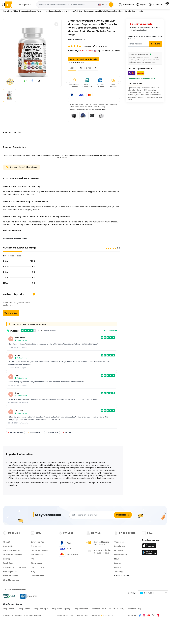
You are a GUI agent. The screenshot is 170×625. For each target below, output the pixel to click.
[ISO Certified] (27, 596)
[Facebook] (140, 615)
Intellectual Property (12, 554)
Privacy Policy (82, 615)
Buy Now (101, 109)
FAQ (32, 559)
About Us (7, 542)
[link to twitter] (39, 81)
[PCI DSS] (9, 596)
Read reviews (109, 330)
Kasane (117, 567)
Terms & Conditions (65, 615)
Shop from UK (24, 609)
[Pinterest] (158, 615)
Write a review (10, 313)
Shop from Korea (81, 609)
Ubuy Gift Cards (38, 567)
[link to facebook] (32, 81)
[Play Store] (149, 553)
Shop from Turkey (116, 609)
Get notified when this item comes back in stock (145, 37)
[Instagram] (144, 615)
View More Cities (122, 576)
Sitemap (7, 559)
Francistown (119, 546)
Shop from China (99, 609)
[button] (126, 4)
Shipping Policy (10, 571)
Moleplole (118, 550)
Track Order (8, 563)
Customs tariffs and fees (14, 567)
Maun (116, 559)
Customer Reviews (39, 550)
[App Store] (149, 546)
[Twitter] (153, 615)
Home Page (8, 11)
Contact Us (8, 546)
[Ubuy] (7, 4)
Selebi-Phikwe (120, 554)
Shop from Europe (135, 609)
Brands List (36, 546)
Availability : (73, 51)
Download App (37, 542)
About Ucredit (37, 563)
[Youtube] (148, 615)
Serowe (117, 563)
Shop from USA (9, 609)
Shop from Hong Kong (61, 609)
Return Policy (37, 554)
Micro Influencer (10, 576)
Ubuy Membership (11, 580)
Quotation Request (11, 550)
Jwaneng (118, 571)
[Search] (111, 4)
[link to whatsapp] (25, 81)
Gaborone (119, 542)
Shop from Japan (41, 609)
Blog (33, 571)
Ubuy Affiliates (37, 576)
